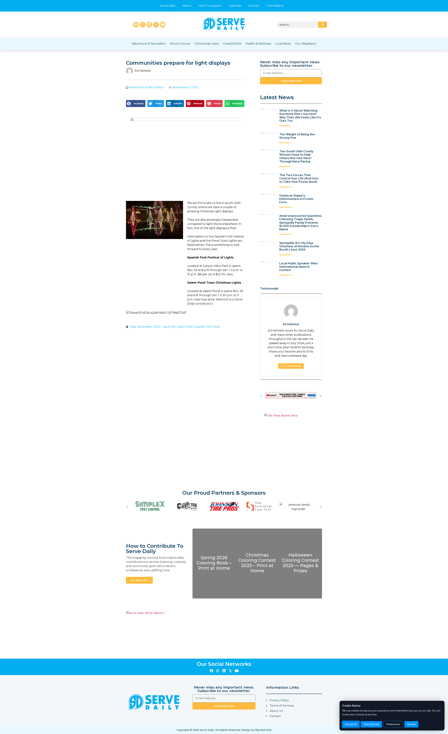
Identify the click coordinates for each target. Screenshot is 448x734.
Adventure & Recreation (149, 43)
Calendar (235, 5)
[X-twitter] (156, 24)
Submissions (275, 5)
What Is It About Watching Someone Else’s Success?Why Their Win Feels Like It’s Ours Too (300, 115)
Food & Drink (232, 43)
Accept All (351, 724)
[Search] (322, 25)
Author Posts (291, 366)
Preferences (393, 724)
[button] (135, 103)
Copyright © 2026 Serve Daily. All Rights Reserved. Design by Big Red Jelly (224, 730)
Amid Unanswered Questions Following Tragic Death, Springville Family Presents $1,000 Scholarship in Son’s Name (300, 222)
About (187, 5)
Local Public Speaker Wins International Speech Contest (298, 267)
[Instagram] (142, 24)
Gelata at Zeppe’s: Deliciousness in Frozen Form (296, 199)
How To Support (210, 5)
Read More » (285, 125)
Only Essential (371, 724)
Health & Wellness (258, 43)
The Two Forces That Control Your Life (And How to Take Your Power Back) (298, 178)
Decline (411, 724)
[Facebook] (136, 24)
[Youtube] (162, 24)
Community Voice (206, 43)
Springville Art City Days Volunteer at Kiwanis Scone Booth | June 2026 (299, 246)
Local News (283, 43)
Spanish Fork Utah (207, 326)
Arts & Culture (180, 43)
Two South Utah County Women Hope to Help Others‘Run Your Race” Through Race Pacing (296, 156)
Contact (254, 5)
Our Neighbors (305, 43)
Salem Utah (185, 326)
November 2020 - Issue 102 (156, 326)
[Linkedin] (149, 24)
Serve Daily (168, 5)
